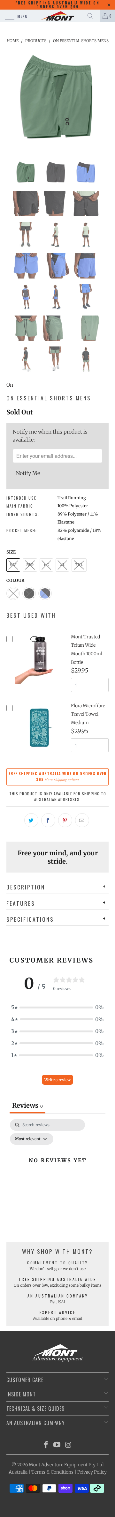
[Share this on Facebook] (48, 820)
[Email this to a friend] (82, 820)
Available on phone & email (57, 1318)
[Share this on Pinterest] (65, 820)
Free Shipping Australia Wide (57, 1279)
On (9, 385)
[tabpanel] (57, 1175)
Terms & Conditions (52, 1472)
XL (62, 565)
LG (46, 565)
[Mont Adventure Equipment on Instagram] (68, 1445)
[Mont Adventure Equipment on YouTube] (57, 1445)
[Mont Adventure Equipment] (57, 16)
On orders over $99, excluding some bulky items (58, 1285)
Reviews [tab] (27, 1105)
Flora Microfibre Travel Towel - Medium (88, 714)
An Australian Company (57, 1295)
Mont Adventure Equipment (58, 1465)
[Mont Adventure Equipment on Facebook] (46, 1445)
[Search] (92, 16)
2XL (79, 565)
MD (30, 565)
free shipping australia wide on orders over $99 (57, 4)
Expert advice (58, 1312)
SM (13, 565)
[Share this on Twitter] (31, 820)
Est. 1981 (57, 1301)
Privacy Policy (92, 1472)
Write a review (57, 1079)
